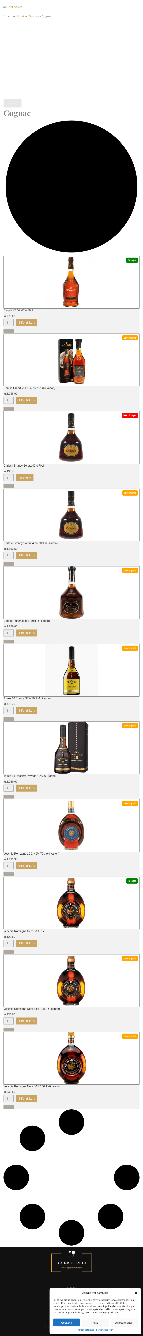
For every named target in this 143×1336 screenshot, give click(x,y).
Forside (22, 16)
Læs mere (24, 478)
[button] (136, 1293)
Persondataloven (86, 1329)
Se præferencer (124, 1322)
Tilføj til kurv (26, 322)
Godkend (66, 1322)
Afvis (95, 1322)
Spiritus (34, 16)
